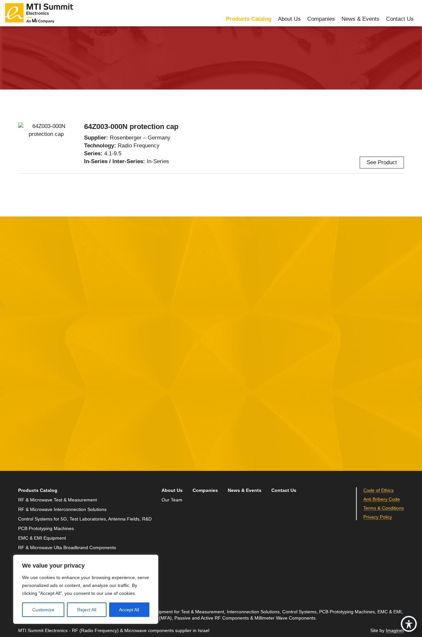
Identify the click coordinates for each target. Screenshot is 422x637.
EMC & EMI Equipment (42, 538)
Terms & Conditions (383, 508)
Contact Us (400, 19)
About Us (289, 19)
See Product (382, 162)
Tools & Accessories (178, 46)
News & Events (360, 19)
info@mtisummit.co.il (308, 373)
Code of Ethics (378, 490)
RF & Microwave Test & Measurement (57, 499)
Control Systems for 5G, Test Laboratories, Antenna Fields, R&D (85, 519)
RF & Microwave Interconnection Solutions (94, 46)
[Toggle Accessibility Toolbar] (409, 624)
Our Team (172, 499)
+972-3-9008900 (312, 357)
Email (25, 364)
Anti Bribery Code (381, 499)
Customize (43, 609)
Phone (26, 395)
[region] (85, 589)
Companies (321, 19)
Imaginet (395, 630)
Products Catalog (248, 19)
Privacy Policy (225, 427)
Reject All (86, 609)
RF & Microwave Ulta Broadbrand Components (67, 547)
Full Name (31, 334)
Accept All (129, 609)
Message (159, 334)
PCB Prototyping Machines (46, 528)
